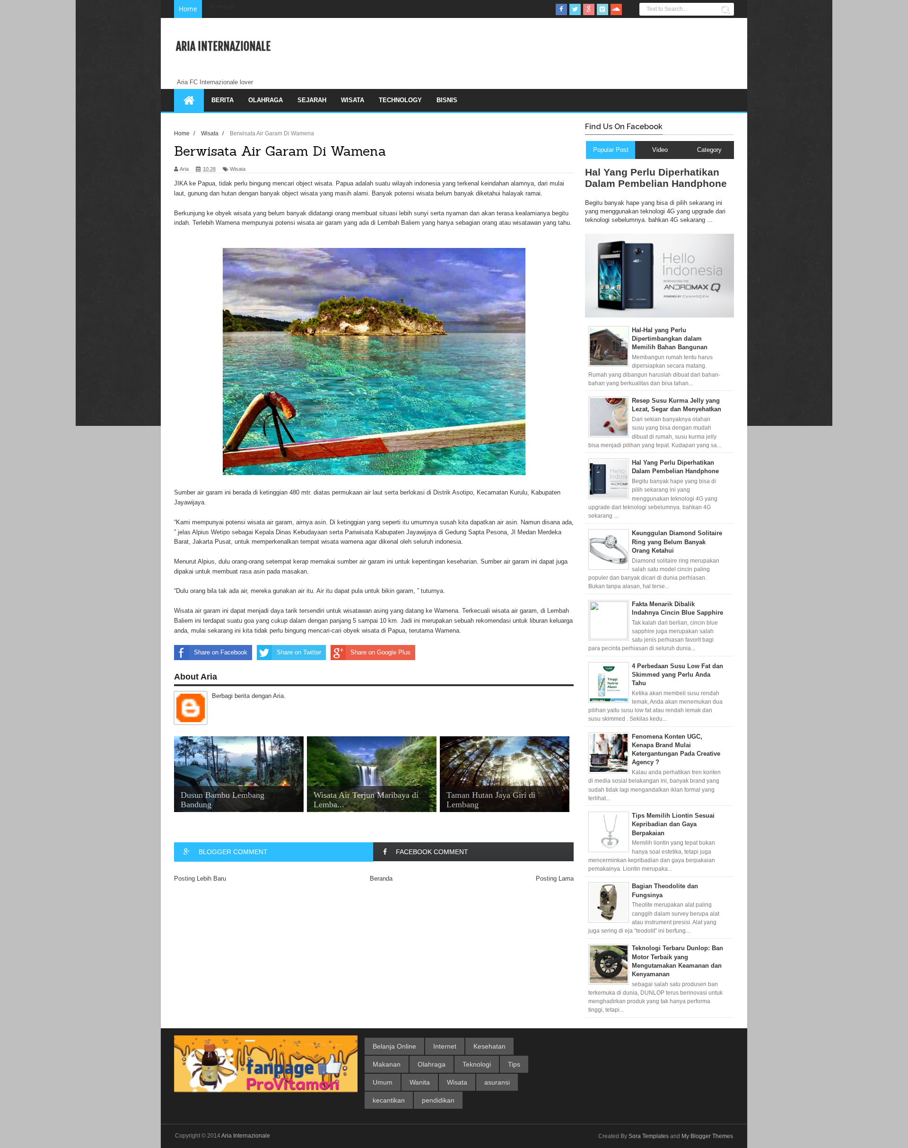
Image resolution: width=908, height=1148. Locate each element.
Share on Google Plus (380, 652)
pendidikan (438, 1100)
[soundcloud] (616, 9)
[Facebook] (561, 9)
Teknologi (477, 1064)
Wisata (352, 100)
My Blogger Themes (707, 1136)
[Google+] (588, 9)
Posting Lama (555, 878)
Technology (400, 100)
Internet (444, 1046)
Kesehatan (489, 1046)
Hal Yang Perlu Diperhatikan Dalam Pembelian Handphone (656, 178)
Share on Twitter (299, 652)
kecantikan (389, 1100)
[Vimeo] (602, 9)
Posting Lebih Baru (200, 878)
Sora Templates (649, 1136)
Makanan (387, 1064)
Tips (514, 1064)
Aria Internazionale (223, 46)
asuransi (497, 1082)
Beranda (381, 878)
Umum (383, 1082)
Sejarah (311, 100)
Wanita (420, 1082)
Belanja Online (394, 1046)
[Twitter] (575, 9)
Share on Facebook (220, 652)
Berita (222, 100)
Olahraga (265, 100)
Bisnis (447, 100)
